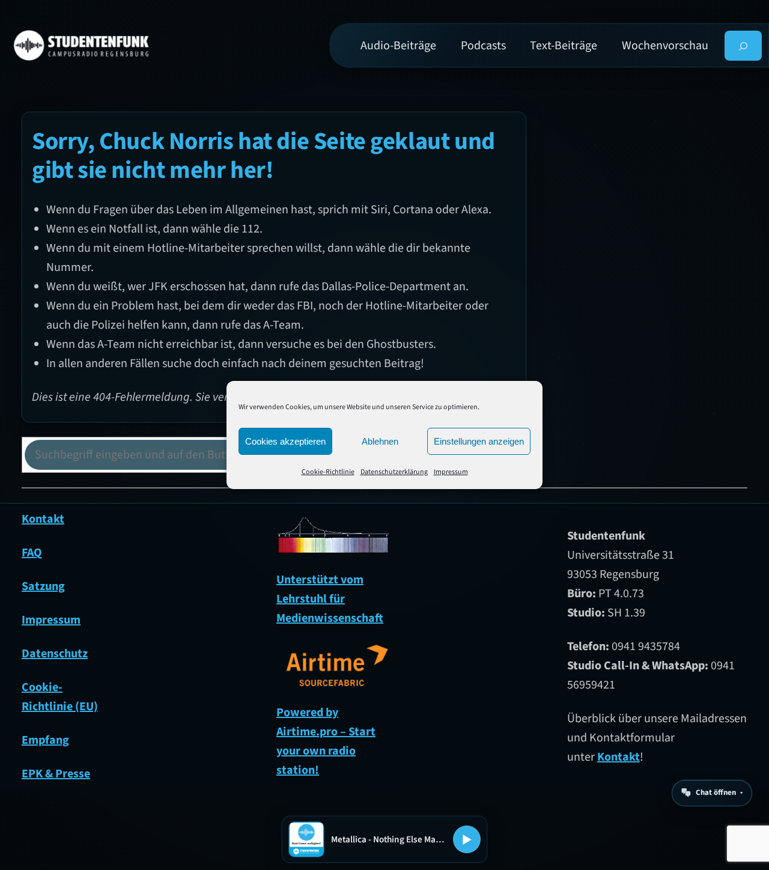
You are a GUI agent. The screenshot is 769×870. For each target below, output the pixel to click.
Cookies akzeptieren (285, 441)
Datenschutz (55, 653)
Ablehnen (380, 441)
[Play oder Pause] (467, 839)
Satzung (43, 586)
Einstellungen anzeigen (479, 441)
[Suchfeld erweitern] (743, 46)
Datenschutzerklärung (394, 472)
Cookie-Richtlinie (328, 472)
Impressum (451, 472)
